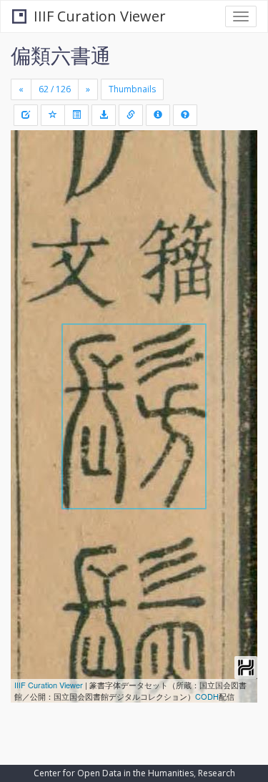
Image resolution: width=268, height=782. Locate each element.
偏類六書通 (61, 55)
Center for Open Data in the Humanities (114, 773)
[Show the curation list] (76, 115)
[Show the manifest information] (158, 115)
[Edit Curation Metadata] (26, 115)
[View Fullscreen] (30, 202)
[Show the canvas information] (131, 115)
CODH (207, 696)
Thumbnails (132, 89)
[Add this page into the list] (53, 115)
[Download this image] (103, 115)
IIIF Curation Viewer (100, 16)
